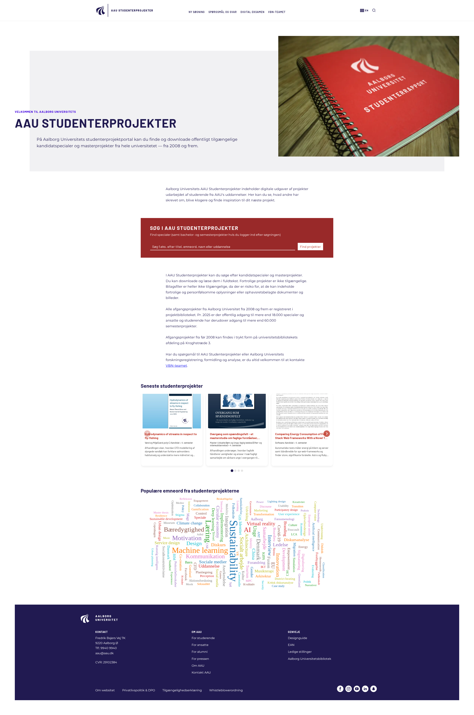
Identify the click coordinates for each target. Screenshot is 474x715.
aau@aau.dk (104, 653)
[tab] (232, 470)
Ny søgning (197, 12)
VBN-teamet (277, 12)
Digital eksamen (252, 12)
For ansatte (200, 645)
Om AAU (198, 665)
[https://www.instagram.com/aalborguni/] (348, 689)
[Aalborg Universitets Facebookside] (340, 689)
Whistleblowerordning (226, 690)
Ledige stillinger (300, 652)
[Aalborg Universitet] (101, 10)
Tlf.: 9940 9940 (106, 648)
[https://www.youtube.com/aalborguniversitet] (357, 689)
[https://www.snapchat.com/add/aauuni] (373, 689)
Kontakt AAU (201, 672)
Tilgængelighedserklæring (182, 690)
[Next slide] (326, 433)
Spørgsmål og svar (222, 12)
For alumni (200, 652)
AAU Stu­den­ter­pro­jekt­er (132, 10)
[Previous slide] (147, 433)
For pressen (200, 659)
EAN (291, 645)
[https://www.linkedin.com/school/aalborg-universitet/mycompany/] (365, 689)
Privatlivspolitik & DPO (138, 690)
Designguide (297, 638)
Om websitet (105, 690)
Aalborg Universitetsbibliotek (309, 659)
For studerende (203, 638)
